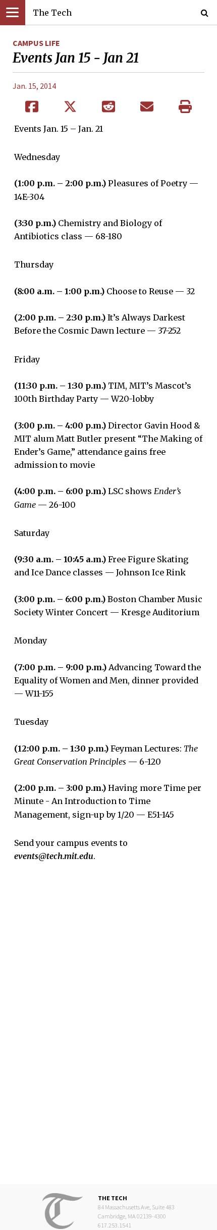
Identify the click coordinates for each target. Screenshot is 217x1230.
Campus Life (36, 43)
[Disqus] (108, 1030)
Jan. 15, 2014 (34, 86)
